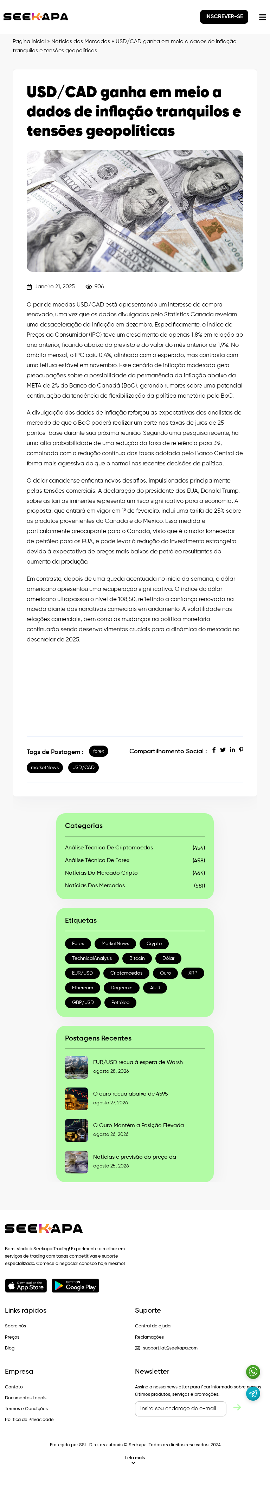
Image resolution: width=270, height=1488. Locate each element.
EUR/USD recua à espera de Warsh (138, 1062)
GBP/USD (83, 1002)
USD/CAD (83, 767)
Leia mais (135, 1458)
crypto (154, 943)
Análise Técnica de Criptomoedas (109, 848)
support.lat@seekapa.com (170, 1348)
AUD (155, 987)
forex (98, 751)
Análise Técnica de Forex (97, 860)
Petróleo (120, 1002)
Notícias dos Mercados (80, 42)
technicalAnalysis (92, 958)
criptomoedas (126, 973)
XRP (192, 973)
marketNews (45, 767)
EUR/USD (82, 973)
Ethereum (82, 987)
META (34, 386)
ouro (165, 973)
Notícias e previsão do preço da (134, 1157)
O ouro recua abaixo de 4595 (130, 1094)
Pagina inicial (29, 42)
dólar (168, 958)
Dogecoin (122, 987)
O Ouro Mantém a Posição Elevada (138, 1126)
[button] (135, 1460)
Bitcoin (137, 958)
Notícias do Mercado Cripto (101, 873)
